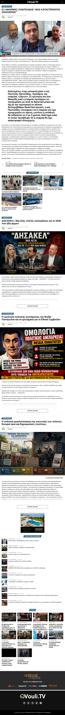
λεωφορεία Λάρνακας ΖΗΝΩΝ (20, 158)
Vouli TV (10, 17)
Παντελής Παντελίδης (36, 158)
